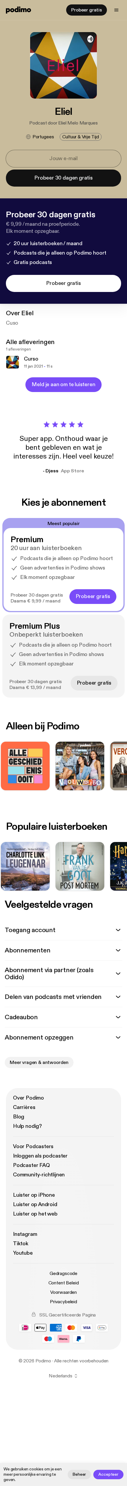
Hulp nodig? (27, 1126)
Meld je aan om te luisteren (63, 384)
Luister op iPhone (34, 1195)
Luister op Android (35, 1204)
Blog (18, 1116)
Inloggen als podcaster (40, 1156)
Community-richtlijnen (39, 1174)
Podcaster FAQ (31, 1165)
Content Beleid (63, 1283)
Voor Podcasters (33, 1146)
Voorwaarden (63, 1292)
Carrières (24, 1107)
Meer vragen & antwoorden (39, 1062)
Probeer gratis (86, 10)
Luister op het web (35, 1214)
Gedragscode (63, 1273)
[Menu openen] (116, 10)
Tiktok (20, 1243)
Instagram (25, 1234)
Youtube (23, 1253)
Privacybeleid (63, 1302)
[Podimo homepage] (18, 10)
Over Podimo (28, 1098)
